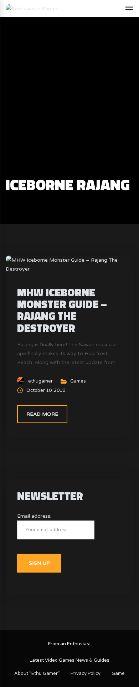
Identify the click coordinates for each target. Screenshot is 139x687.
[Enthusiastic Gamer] (31, 8)
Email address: (34, 516)
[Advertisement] (69, 103)
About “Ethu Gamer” (37, 673)
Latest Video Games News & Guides (69, 660)
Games (78, 381)
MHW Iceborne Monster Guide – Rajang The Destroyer (62, 310)
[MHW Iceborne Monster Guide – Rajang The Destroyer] (69, 264)
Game (118, 673)
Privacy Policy (86, 673)
